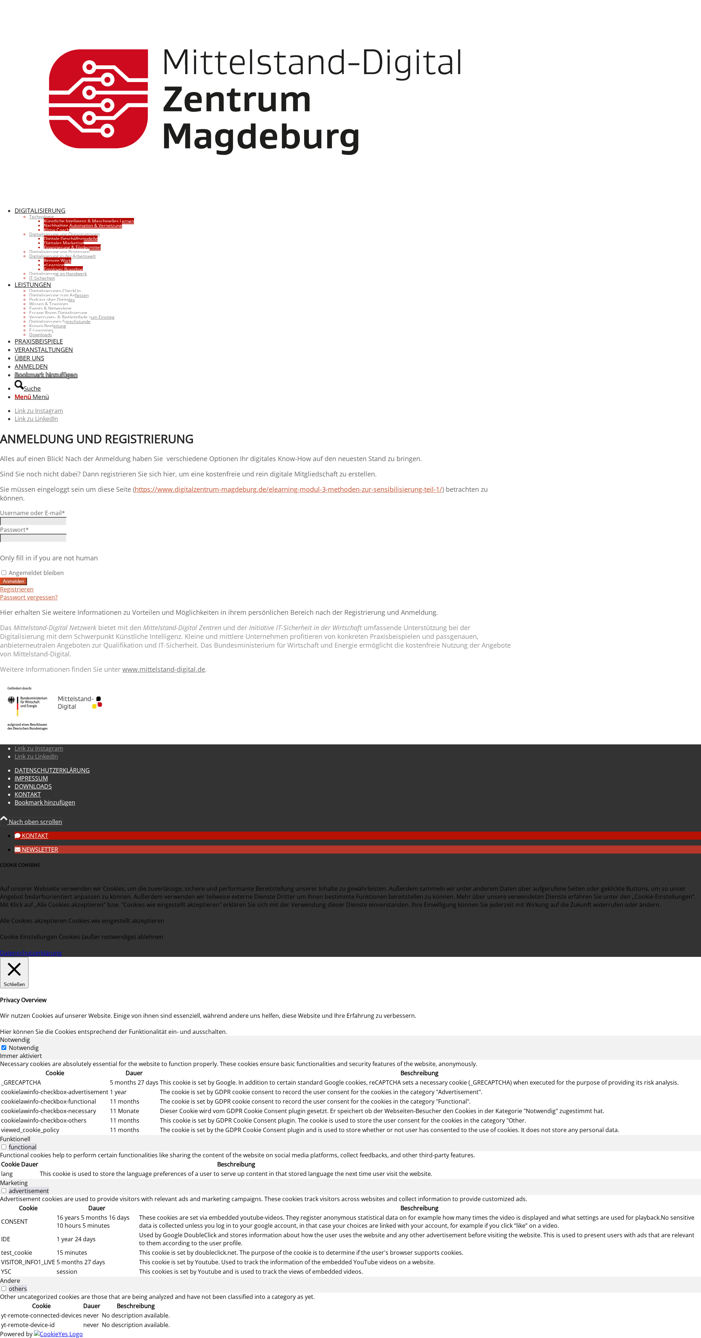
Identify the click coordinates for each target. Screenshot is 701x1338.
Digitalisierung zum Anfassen (59, 295)
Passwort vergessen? (29, 597)
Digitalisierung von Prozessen (59, 252)
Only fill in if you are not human (49, 557)
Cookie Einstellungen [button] (28, 937)
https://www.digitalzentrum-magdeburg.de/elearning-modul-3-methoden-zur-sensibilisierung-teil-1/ (288, 489)
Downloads (40, 334)
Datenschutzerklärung (31, 953)
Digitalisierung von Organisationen (64, 234)
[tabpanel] (350, 1097)
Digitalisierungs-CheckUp (55, 291)
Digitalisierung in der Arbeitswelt (62, 256)
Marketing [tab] (14, 1183)
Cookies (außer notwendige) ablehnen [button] (111, 937)
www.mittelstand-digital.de (163, 669)
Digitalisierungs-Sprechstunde (60, 321)
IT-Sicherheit (42, 278)
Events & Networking (50, 308)
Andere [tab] (10, 1281)
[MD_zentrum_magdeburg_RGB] (255, 196)
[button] (31, 836)
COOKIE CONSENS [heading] (20, 865)
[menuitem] (263, 243)
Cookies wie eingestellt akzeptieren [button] (116, 921)
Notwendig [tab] (15, 1040)
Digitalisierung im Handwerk (58, 274)
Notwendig (24, 1048)
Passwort (14, 530)
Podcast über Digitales (52, 299)
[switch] (3, 1147)
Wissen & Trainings (48, 304)
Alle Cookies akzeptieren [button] (33, 921)
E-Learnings (41, 330)
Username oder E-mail (32, 513)
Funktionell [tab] (15, 1139)
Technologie (41, 217)
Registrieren (17, 589)
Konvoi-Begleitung (47, 326)
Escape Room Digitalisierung (58, 313)
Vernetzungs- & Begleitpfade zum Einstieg (72, 317)
